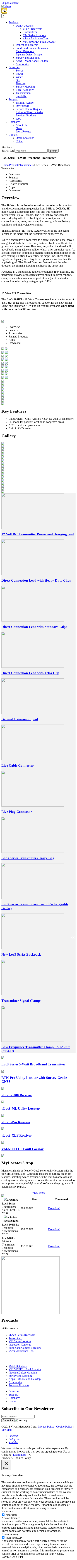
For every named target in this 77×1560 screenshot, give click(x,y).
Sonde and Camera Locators (32, 48)
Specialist (21, 96)
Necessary (11, 1514)
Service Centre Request (29, 109)
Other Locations (25, 137)
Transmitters (30, 32)
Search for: (7, 150)
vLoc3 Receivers (32, 28)
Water (19, 76)
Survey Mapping (25, 86)
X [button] (30, 1454)
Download (54, 1208)
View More (38, 1192)
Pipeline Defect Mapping (23, 1372)
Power (19, 73)
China (19, 141)
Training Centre (24, 102)
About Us (21, 125)
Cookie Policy (64, 1426)
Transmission (23, 92)
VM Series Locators (34, 35)
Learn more (19, 1454)
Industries (14, 67)
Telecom (20, 83)
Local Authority (25, 89)
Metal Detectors (25, 51)
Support (13, 99)
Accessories (22, 64)
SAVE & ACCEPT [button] (12, 1556)
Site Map (6, 1429)
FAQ (18, 118)
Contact (13, 134)
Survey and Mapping (28, 57)
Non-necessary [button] (9, 1534)
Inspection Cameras (27, 44)
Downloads (22, 105)
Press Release (23, 131)
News (19, 128)
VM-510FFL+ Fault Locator (39, 41)
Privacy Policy (46, 1426)
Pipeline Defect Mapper (29, 54)
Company (14, 121)
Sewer (19, 70)
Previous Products (26, 115)
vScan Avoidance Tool (36, 38)
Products (13, 22)
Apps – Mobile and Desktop (32, 60)
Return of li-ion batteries (29, 112)
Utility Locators (24, 25)
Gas (18, 80)
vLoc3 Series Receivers (22, 1334)
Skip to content (9, 2)
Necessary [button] (7, 1511)
